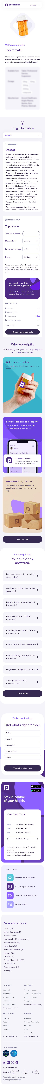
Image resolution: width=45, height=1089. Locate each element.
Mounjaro (6, 1029)
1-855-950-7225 (23, 828)
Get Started (22, 539)
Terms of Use (15, 1072)
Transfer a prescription (32, 993)
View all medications (22, 768)
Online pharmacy (30, 990)
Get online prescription (32, 1004)
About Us (27, 1018)
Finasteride (7, 1033)
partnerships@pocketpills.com (19, 855)
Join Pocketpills (29, 1036)
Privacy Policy (25, 1072)
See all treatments (9, 1008)
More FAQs (22, 693)
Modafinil (6, 1025)
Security (6, 1072)
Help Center (28, 1025)
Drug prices (28, 1001)
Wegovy (6, 1022)
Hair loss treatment (9, 997)
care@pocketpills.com (25, 824)
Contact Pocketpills (31, 1022)
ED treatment (7, 1001)
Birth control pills (9, 1004)
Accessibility (28, 1033)
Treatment (6, 990)
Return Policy (36, 1072)
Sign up (33, 5)
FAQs (26, 1029)
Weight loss (7, 993)
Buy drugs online (9, 1036)
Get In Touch (20, 839)
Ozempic (6, 1018)
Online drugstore (30, 997)
